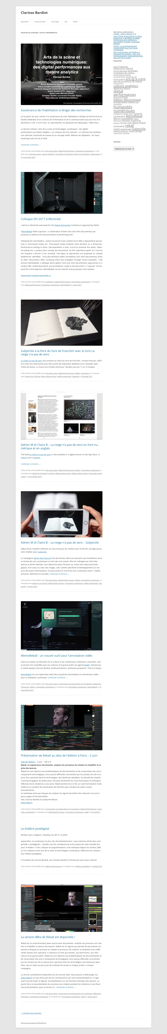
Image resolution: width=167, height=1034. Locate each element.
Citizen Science (118, 83)
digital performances (33, 285)
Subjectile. (42, 552)
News (75, 22)
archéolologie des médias (122, 75)
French (24, 457)
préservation (95, 154)
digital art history (122, 88)
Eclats (125, 97)
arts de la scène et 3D (124, 81)
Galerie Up (133, 102)
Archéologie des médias (124, 73)
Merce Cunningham (81, 154)
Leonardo (138, 113)
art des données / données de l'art (125, 77)
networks (117, 123)
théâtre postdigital (83, 866)
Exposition (85, 373)
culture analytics (48, 154)
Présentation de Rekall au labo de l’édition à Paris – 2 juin (59, 755)
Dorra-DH (118, 97)
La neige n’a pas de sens (31, 360)
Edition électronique (48, 376)
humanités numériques (84, 151)
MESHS (136, 119)
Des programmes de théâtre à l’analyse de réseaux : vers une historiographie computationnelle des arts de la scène (128, 55)
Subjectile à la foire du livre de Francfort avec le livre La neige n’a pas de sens (57, 352)
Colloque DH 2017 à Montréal (41, 219)
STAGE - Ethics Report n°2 (125, 34)
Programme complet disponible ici (36, 275)
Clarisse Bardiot (34, 12)
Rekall (87, 665)
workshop (126, 133)
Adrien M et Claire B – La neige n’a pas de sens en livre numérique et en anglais (60, 446)
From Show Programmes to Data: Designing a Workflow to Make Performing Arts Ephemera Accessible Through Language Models (128, 40)
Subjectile (75, 376)
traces (116, 133)
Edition (77, 373)
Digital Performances (66, 151)
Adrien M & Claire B (42, 558)
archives (51, 473)
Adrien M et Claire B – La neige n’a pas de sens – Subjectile (60, 542)
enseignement (121, 102)
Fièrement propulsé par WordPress (33, 1023)
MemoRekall (27, 231)
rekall (86, 812)
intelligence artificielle (121, 114)
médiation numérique (131, 120)
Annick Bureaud (120, 71)
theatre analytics (121, 131)
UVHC (120, 133)
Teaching (55, 22)
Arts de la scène (51, 151)
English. (37, 457)
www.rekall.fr (26, 802)
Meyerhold (117, 121)
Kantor (131, 114)
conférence (49, 282)
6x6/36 (116, 67)
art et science (119, 79)
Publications (39, 22)
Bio (66, 22)
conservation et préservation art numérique (75, 684)
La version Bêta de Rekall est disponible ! (48, 937)
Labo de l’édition (28, 762)
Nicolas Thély (126, 123)
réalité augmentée (64, 376)
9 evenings (123, 66)
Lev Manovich (119, 116)
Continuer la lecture (31, 144)
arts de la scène (35, 154)
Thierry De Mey (135, 131)
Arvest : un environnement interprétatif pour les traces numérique (126, 48)
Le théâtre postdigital (35, 828)
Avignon (138, 81)
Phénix (142, 122)
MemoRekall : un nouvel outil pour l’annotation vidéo (56, 655)
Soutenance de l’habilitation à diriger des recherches (56, 110)
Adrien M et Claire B (32, 376)
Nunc (136, 122)
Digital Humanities (63, 225)
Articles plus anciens (31, 1013)
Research (25, 22)
